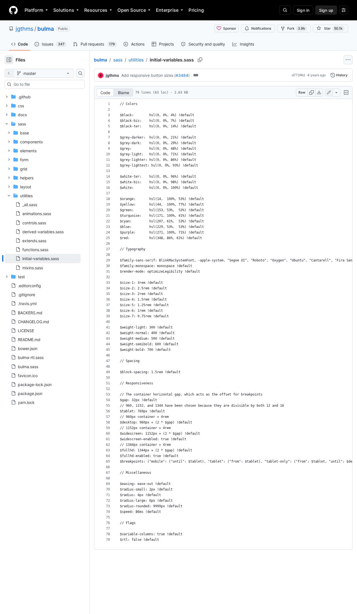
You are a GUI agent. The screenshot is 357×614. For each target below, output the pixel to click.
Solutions (63, 10)
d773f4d (298, 75)
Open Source (131, 10)
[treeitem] (42, 258)
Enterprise (167, 10)
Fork (296, 28)
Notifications (261, 28)
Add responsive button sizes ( (148, 75)
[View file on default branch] (8, 73)
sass (117, 60)
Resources (95, 10)
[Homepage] (13, 10)
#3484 (182, 75)
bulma (45, 28)
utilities (136, 60)
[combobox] (47, 84)
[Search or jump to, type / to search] (285, 10)
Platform (34, 10)
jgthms (24, 28)
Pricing (196, 10)
